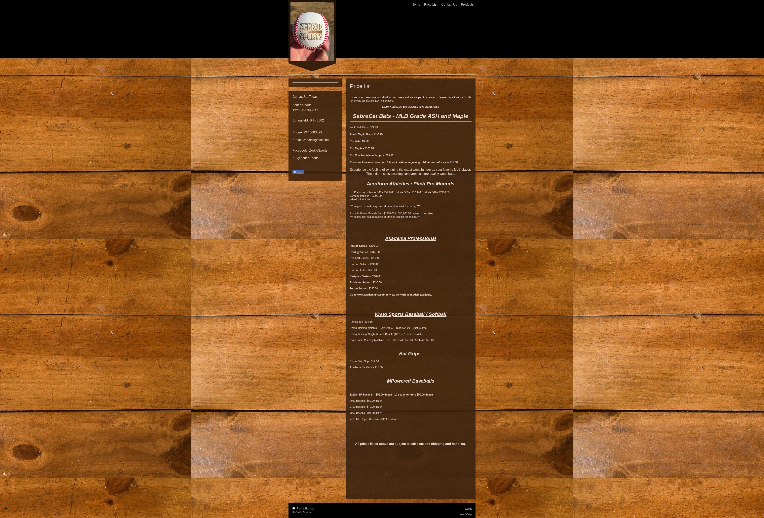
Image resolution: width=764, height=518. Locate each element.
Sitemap (309, 508)
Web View (466, 514)
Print (299, 508)
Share (299, 172)
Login (468, 508)
